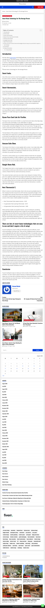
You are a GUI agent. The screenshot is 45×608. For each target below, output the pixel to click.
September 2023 (5, 413)
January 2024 (4, 402)
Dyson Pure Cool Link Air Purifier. (11, 37)
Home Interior (5, 479)
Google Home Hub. (8, 40)
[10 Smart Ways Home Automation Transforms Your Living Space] (33, 315)
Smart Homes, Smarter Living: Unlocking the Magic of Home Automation (12, 343)
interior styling (6, 541)
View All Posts (17, 291)
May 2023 (4, 424)
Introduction (6, 32)
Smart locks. (6, 33)
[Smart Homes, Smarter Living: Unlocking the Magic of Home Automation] (12, 334)
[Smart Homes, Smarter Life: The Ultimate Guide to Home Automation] (12, 315)
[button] (2, 7)
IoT (17, 541)
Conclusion (6, 46)
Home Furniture (5, 476)
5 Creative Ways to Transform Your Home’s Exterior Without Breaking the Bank (17, 495)
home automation (31, 537)
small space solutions (7, 545)
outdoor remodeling (20, 543)
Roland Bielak (6, 21)
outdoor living (5, 543)
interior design (37, 539)
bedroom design (34, 530)
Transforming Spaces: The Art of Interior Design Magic (12, 503)
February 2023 (5, 433)
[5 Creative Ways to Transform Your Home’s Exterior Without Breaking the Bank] (33, 571)
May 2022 (4, 457)
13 (22, 366)
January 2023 (4, 435)
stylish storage (13, 547)
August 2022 (4, 449)
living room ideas (23, 541)
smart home (13, 57)
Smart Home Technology (7, 15)
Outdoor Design (5, 482)
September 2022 (5, 446)
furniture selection (13, 537)
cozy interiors (28, 532)
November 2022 (5, 441)
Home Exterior (5, 473)
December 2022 (5, 438)
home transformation (21, 539)
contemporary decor (14, 532)
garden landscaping (22, 537)
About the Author (8, 48)
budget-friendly (6, 532)
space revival (27, 545)
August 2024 (4, 389)
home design (5, 539)
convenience (22, 532)
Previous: (11, 299)
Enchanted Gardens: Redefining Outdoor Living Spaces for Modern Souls (16, 501)
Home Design (4, 471)
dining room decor (35, 534)
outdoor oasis (12, 543)
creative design (6, 534)
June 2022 (4, 455)
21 (28, 368)
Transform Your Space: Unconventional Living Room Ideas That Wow (15, 492)
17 (5, 368)
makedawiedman (6, 556)
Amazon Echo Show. (8, 38)
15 (34, 366)
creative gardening (13, 534)
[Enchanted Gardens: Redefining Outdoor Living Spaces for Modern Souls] (33, 591)
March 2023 (4, 430)
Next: (33, 299)
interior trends (13, 541)
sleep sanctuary (35, 543)
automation (13, 530)
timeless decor (26, 547)
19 (16, 368)
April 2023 (4, 427)
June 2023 (4, 422)
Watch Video (40, 7)
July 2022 (4, 452)
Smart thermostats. (8, 35)
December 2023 (5, 405)
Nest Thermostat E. (8, 41)
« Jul (3, 375)
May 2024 (4, 391)
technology (20, 547)
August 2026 (4, 383)
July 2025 (4, 386)
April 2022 (4, 460)
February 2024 (5, 400)
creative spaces (22, 534)
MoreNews (24, 606)
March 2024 (4, 397)
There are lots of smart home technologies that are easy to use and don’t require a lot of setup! (22, 44)
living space (30, 541)
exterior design (6, 537)
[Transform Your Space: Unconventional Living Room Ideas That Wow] (12, 571)
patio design (27, 543)
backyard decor (19, 530)
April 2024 (4, 394)
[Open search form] (32, 7)
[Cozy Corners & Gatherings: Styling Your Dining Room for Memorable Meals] (12, 591)
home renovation (12, 539)
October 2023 (5, 411)
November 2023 (5, 408)
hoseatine (4, 557)
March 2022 (4, 463)
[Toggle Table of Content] (40, 30)
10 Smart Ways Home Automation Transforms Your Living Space (33, 323)
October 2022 (5, 444)
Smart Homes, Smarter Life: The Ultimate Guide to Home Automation (11, 323)
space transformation (35, 545)
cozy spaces (34, 532)
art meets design (6, 530)
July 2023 (4, 419)
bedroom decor (27, 530)
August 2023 (4, 416)
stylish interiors (6, 547)
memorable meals (37, 541)
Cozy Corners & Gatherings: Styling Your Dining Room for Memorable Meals (16, 498)
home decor (38, 537)
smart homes (21, 545)
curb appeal (28, 534)
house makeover (30, 539)
